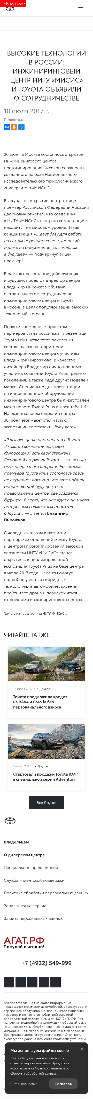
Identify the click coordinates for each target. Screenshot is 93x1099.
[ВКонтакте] (7, 127)
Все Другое (46, 802)
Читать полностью (23, 1083)
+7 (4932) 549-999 (46, 962)
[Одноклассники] (14, 127)
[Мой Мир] (21, 127)
